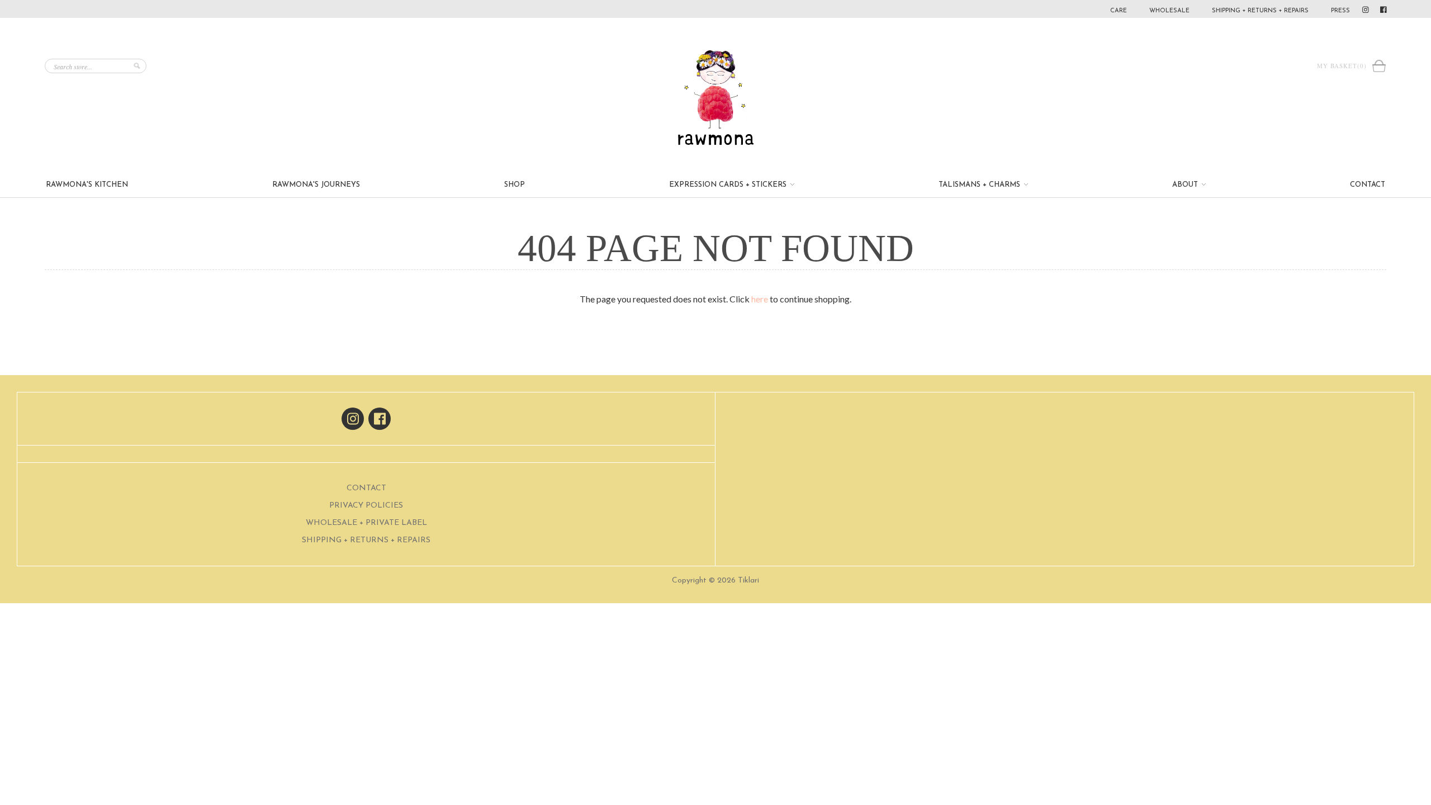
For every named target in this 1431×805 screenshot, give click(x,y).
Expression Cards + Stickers (729, 184)
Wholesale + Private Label (366, 523)
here (759, 298)
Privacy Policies (366, 505)
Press (1340, 11)
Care (1118, 11)
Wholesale (1169, 11)
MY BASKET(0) (1344, 65)
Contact (1367, 184)
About (1186, 184)
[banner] (715, 98)
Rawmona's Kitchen (87, 184)
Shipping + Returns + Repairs (1260, 11)
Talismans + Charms (980, 184)
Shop (514, 184)
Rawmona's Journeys (316, 184)
